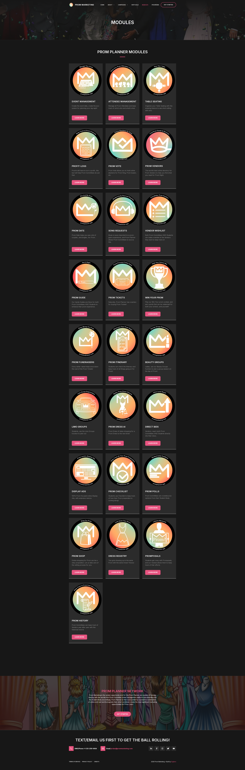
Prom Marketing (84, 5)
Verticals (135, 5)
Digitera (173, 761)
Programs (155, 5)
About (110, 5)
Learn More (116, 508)
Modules (145, 5)
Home (102, 5)
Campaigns (122, 5)
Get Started (168, 4)
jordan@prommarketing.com (122, 749)
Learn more (79, 118)
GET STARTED (122, 714)
